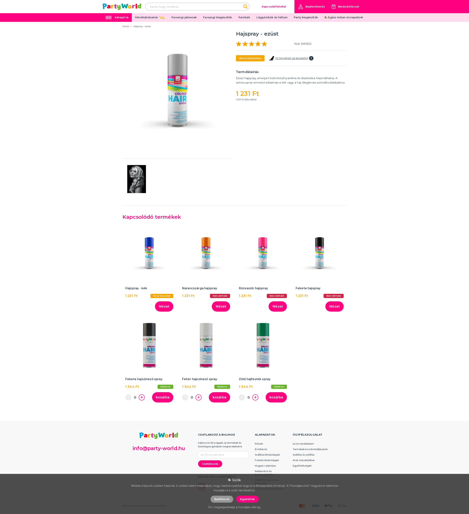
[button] (311, 7)
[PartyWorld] (122, 6)
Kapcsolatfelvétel (274, 6)
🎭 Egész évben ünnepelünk (343, 17)
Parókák (244, 17)
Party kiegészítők (306, 17)
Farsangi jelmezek (184, 17)
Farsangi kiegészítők (217, 17)
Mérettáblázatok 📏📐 (150, 17)
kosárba (162, 397)
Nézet (164, 306)
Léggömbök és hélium (271, 17)
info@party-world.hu (158, 448)
